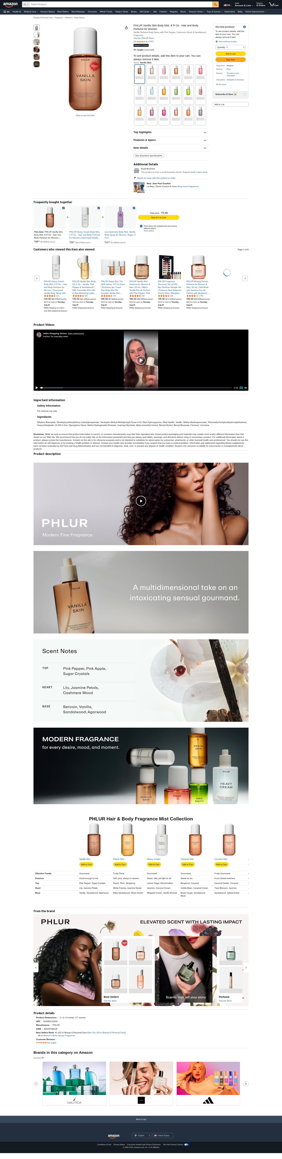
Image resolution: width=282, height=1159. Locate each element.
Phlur (229, 69)
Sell (155, 11)
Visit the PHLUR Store (144, 38)
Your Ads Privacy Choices (173, 1145)
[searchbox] (121, 4)
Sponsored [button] (37, 1058)
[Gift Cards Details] (150, 11)
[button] (6, 12)
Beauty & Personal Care (43, 18)
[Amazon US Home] (113, 1137)
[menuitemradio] (241, 388)
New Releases (78, 11)
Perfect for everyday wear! (55, 336)
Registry (174, 11)
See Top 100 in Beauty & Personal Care (106, 1032)
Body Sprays (79, 18)
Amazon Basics (47, 11)
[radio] (37, 27)
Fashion (163, 11)
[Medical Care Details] (37, 11)
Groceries (92, 11)
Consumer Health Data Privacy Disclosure (144, 1145)
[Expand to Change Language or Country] (230, 5)
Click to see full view (85, 115)
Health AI (17, 11)
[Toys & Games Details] (221, 11)
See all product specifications (148, 155)
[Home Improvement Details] (265, 11)
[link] (85, 217)
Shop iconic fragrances (188, 186)
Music (183, 11)
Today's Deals (121, 11)
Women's (68, 18)
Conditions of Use (104, 1145)
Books (134, 11)
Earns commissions (76, 333)
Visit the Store (110, 1001)
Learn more (202, 172)
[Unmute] (245, 388)
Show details (149, 231)
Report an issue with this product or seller (156, 178)
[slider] (136, 387)
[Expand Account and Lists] (252, 5)
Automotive (229, 11)
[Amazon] (10, 4)
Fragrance (59, 18)
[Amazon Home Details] (204, 11)
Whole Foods (106, 11)
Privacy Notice (119, 1145)
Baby (240, 11)
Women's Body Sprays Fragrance (59, 1035)
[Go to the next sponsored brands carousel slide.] (246, 1084)
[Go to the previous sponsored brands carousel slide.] (36, 1084)
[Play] (36, 388)
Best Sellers (63, 11)
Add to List (219, 104)
